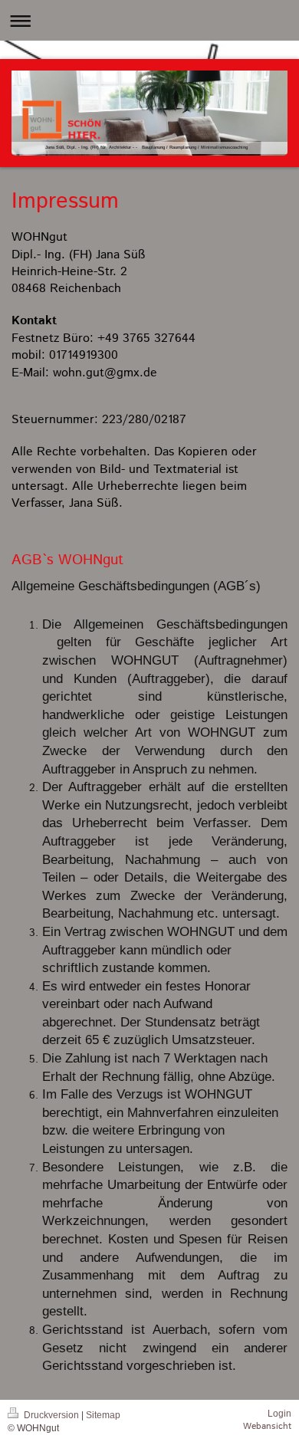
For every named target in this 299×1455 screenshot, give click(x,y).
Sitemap (103, 1415)
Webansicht (267, 1426)
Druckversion (51, 1415)
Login (279, 1413)
